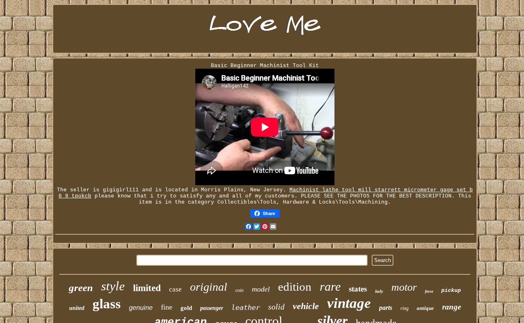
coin (239, 290)
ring (404, 308)
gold (186, 308)
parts (385, 307)
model (261, 289)
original (208, 286)
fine (166, 307)
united (76, 308)
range (451, 307)
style (113, 286)
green (81, 287)
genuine (141, 307)
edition (295, 286)
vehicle (306, 306)
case (175, 289)
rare (330, 286)
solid (276, 306)
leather (245, 307)
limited (147, 288)
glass (107, 303)
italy (379, 291)
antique (425, 308)
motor (404, 287)
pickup (451, 290)
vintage (349, 303)
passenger (211, 308)
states (358, 289)
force (429, 291)
